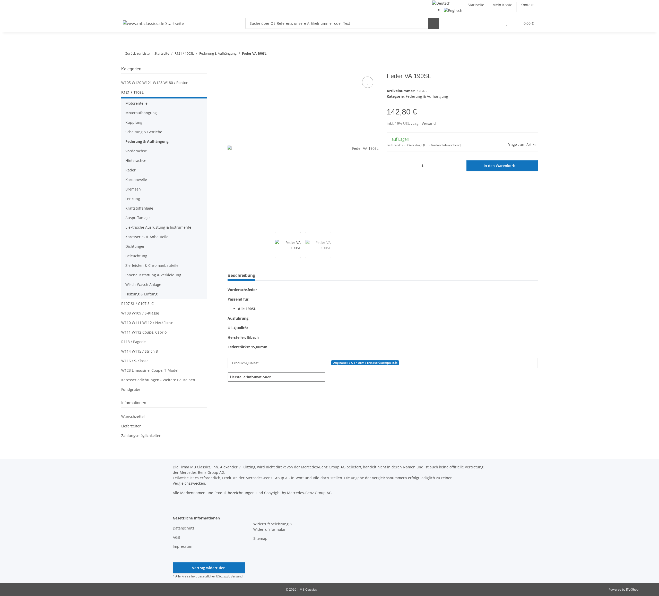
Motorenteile (136, 103)
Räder (130, 170)
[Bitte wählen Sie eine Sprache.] (441, 2)
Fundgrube (130, 389)
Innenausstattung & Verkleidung (153, 274)
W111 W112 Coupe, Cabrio (144, 332)
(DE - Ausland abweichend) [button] (442, 145)
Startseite (476, 4)
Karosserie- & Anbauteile (146, 236)
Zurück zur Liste (137, 53)
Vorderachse (136, 150)
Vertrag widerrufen (209, 567)
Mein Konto (502, 4)
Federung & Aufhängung (427, 96)
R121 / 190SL (132, 92)
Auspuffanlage (138, 217)
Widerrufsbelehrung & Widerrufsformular (272, 527)
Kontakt (527, 4)
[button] (496, 23)
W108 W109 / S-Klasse (140, 313)
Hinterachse (135, 160)
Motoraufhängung (141, 112)
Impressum (182, 546)
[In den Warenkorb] (232, 69)
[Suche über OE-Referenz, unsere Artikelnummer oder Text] (433, 23)
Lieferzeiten (131, 426)
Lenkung (132, 198)
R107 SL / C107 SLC (137, 303)
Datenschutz (183, 528)
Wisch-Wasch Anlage (143, 284)
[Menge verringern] (392, 165)
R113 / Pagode (133, 341)
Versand (429, 123)
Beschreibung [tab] (241, 275)
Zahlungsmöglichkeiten (141, 435)
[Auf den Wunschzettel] (367, 82)
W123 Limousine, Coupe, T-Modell (150, 370)
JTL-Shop (632, 589)
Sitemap (260, 538)
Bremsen (133, 189)
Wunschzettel (133, 416)
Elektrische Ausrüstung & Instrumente (158, 227)
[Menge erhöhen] (452, 165)
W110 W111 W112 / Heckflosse (147, 322)
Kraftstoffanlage (139, 208)
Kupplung (133, 122)
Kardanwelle (136, 179)
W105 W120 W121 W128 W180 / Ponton (154, 82)
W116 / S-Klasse (135, 360)
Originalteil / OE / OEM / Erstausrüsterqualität (365, 363)
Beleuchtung (136, 255)
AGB (176, 537)
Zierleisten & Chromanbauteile (151, 265)
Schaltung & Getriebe (143, 131)
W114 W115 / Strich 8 (139, 351)
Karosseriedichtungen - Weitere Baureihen (158, 379)
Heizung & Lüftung (141, 294)
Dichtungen (135, 246)
